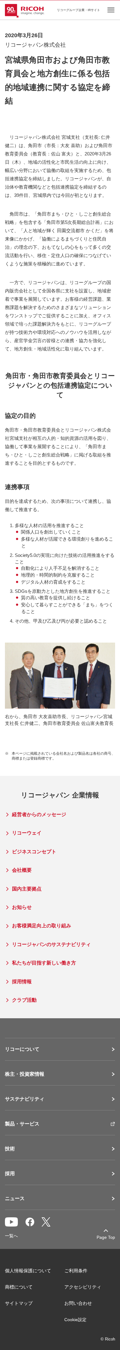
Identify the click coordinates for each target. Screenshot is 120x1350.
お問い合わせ (78, 1303)
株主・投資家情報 (24, 1074)
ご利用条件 (75, 1270)
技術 (10, 1148)
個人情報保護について (28, 1270)
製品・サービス (22, 1123)
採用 (10, 1173)
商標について (19, 1286)
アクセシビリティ (82, 1286)
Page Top (106, 1237)
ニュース (15, 1198)
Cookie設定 (75, 1319)
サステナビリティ (24, 1099)
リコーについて (22, 1049)
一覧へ (11, 1235)
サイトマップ (19, 1303)
